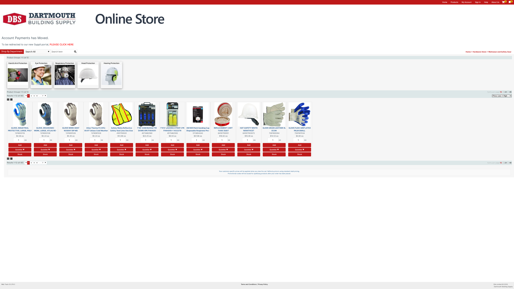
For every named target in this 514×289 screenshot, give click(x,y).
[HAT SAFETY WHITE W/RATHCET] (249, 114)
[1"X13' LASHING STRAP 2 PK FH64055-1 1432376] (172, 114)
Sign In (478, 2)
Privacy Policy (263, 284)
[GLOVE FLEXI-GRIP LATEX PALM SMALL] (299, 114)
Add (20, 145)
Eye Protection (41, 63)
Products (454, 2)
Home (444, 2)
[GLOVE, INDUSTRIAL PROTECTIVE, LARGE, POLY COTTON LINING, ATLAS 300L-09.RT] (20, 114)
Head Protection (88, 63)
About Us (495, 2)
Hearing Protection (111, 63)
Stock (20, 154)
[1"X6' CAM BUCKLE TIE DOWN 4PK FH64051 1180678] (147, 114)
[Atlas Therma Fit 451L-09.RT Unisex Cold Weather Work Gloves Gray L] (96, 114)
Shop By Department (11, 51)
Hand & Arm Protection (17, 63)
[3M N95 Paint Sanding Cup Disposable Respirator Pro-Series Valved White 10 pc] (198, 114)
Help (486, 2)
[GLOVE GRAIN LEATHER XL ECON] (274, 114)
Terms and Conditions (249, 284)
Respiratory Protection (64, 63)
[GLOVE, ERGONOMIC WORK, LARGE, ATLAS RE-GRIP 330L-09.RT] (45, 114)
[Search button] (75, 51)
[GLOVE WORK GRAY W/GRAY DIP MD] (71, 114)
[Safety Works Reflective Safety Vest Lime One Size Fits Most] (121, 114)
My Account (467, 2)
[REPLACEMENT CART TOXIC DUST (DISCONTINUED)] (223, 114)
